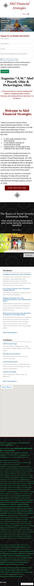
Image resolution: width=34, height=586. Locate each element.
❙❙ (18, 30)
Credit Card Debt (9, 372)
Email (2, 49)
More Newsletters (10, 332)
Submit (5, 71)
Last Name (4, 43)
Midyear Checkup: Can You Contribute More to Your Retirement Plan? (17, 299)
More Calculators (10, 381)
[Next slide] (32, 27)
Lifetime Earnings (10, 344)
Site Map (3, 582)
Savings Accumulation (11, 354)
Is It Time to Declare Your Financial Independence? (16, 289)
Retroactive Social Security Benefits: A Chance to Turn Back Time (17, 314)
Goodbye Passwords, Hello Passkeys (17, 274)
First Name (4, 38)
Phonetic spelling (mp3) (9, 60)
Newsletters (7, 270)
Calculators (7, 340)
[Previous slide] (2, 27)
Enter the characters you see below (13, 54)
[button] (25, 14)
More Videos (17, 230)
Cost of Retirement (10, 362)
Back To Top (26, 584)
